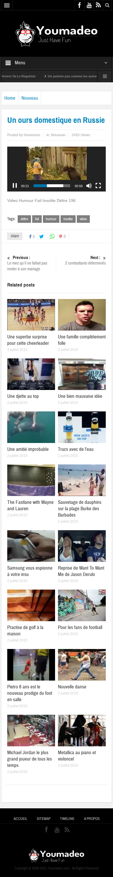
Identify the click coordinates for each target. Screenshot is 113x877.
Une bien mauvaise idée (80, 396)
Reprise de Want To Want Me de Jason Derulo (81, 571)
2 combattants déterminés (85, 260)
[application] (56, 169)
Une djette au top (23, 396)
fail (37, 219)
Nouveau (29, 98)
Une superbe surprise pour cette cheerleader (28, 340)
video (83, 219)
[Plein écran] (98, 186)
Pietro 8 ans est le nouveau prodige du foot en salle (29, 693)
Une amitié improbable (28, 449)
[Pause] (15, 186)
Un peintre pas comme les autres (59, 76)
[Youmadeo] (56, 33)
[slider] (52, 185)
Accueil (20, 818)
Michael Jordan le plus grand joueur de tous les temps (29, 759)
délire (24, 219)
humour (51, 219)
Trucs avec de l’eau (76, 449)
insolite (68, 219)
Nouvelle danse (72, 687)
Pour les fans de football (80, 627)
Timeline (67, 818)
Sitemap (43, 818)
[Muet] (89, 186)
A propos (92, 818)
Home (9, 98)
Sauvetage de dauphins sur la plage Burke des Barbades (79, 508)
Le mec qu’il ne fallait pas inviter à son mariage (27, 263)
